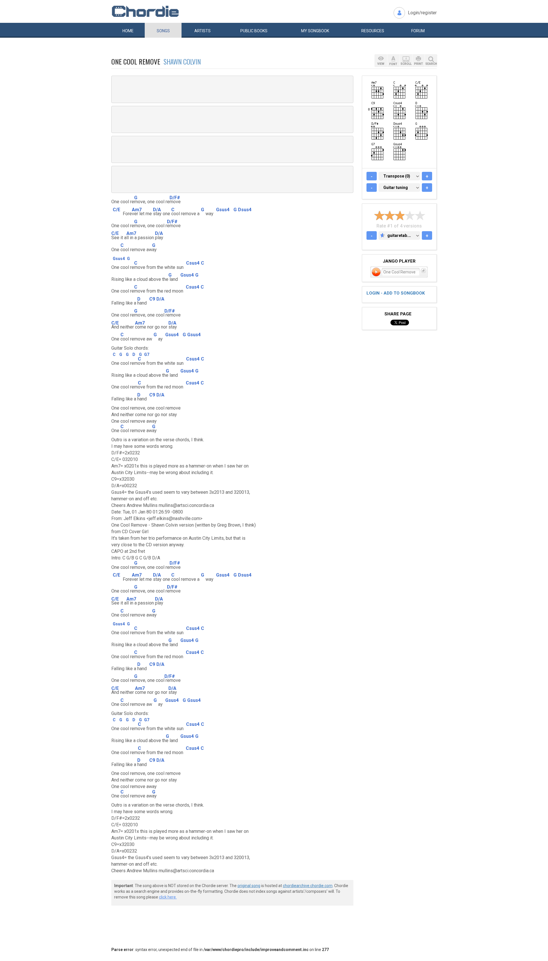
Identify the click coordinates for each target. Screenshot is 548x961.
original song (248, 885)
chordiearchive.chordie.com (308, 885)
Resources (372, 31)
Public (253, 31)
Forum (418, 31)
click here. (168, 897)
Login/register (422, 12)
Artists (202, 31)
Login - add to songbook (395, 293)
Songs (163, 31)
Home (128, 31)
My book (315, 31)
